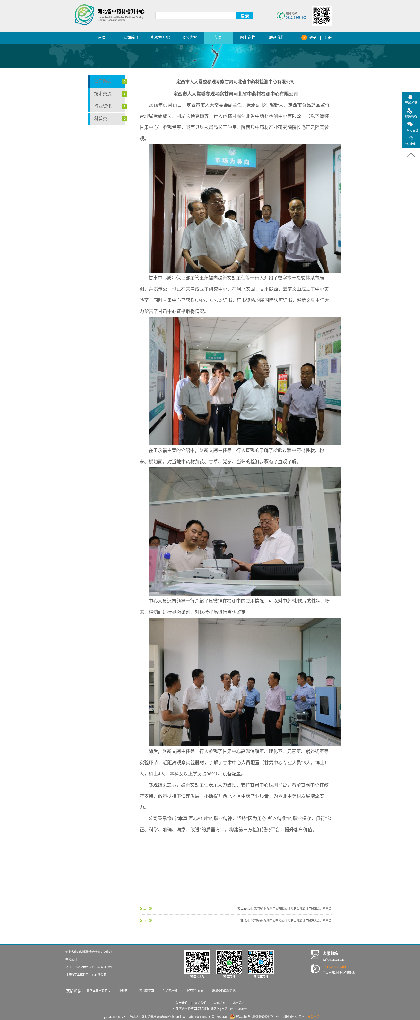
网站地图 (221, 1017)
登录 (312, 38)
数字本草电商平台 (98, 991)
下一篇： (149, 920)
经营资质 (313, 1017)
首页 (102, 37)
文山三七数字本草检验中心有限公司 (88, 967)
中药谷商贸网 (145, 991)
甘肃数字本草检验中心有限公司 (85, 974)
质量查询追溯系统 (224, 991)
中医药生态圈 (194, 991)
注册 (328, 38)
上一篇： (149, 908)
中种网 (123, 991)
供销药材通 (170, 991)
